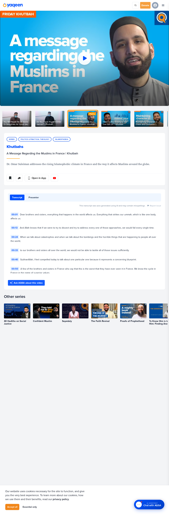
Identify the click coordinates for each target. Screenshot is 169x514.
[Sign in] (155, 5)
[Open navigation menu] (163, 5)
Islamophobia (61, 139)
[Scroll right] (165, 119)
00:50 (15, 268)
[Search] (135, 5)
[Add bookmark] (10, 178)
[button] (84, 58)
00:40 (15, 259)
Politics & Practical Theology (35, 139)
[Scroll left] (4, 119)
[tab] (17, 197)
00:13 (14, 227)
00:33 (15, 250)
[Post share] (19, 178)
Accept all (12, 507)
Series (12, 139)
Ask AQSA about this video (28, 282)
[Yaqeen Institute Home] (13, 5)
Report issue (155, 205)
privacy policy (61, 499)
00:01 (15, 214)
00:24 (15, 237)
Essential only (30, 507)
